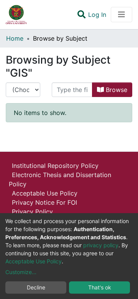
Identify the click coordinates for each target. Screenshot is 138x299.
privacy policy (100, 245)
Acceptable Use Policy (44, 193)
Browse (115, 90)
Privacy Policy (32, 211)
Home (14, 38)
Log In (98, 14)
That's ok (99, 287)
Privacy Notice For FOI (44, 202)
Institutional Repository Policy (55, 165)
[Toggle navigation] (121, 14)
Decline (36, 287)
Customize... (20, 272)
